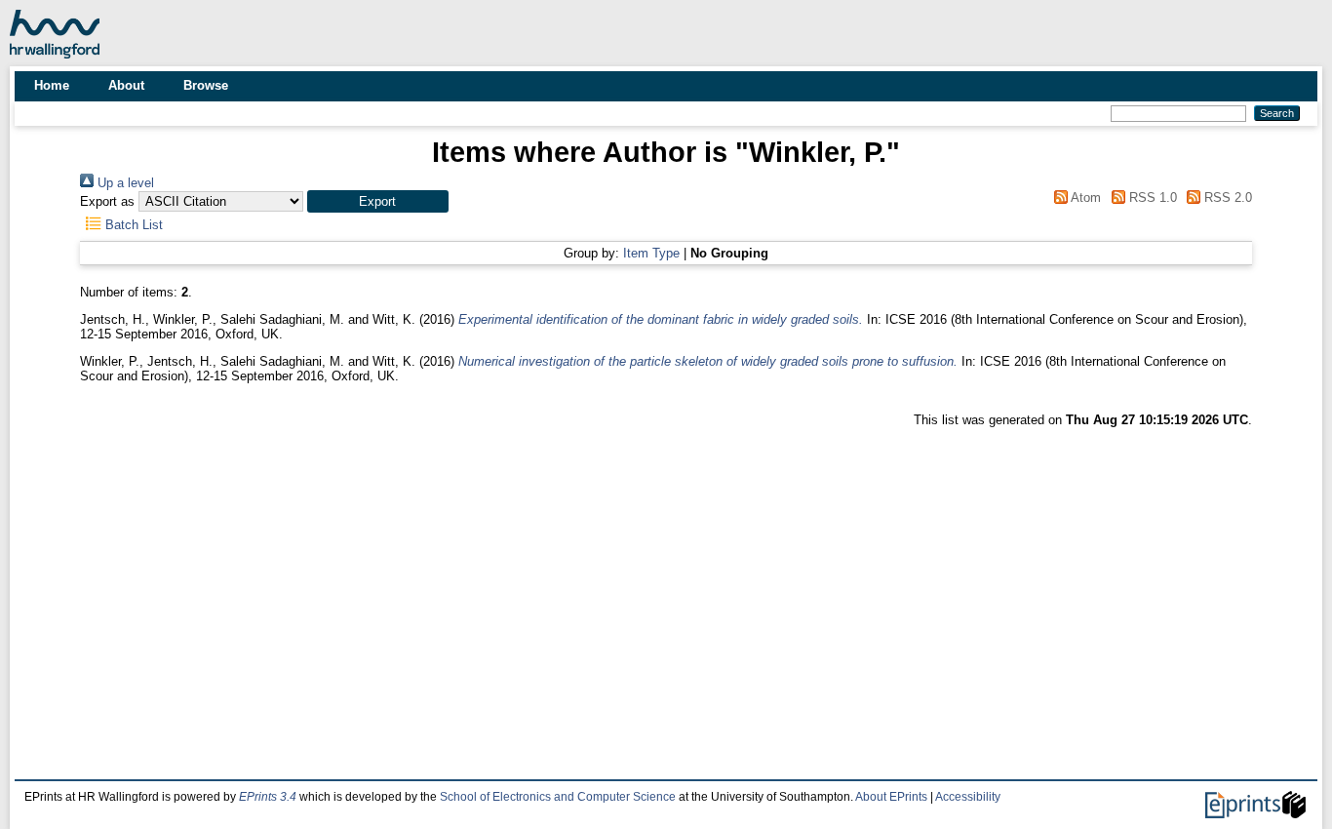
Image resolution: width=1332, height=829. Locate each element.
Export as (107, 201)
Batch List (132, 224)
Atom (1084, 197)
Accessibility (967, 797)
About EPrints (891, 797)
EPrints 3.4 (267, 797)
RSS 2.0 (1226, 197)
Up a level (124, 183)
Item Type (651, 253)
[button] (378, 201)
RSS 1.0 (1150, 197)
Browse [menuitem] (205, 85)
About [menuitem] (126, 85)
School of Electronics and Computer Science (558, 797)
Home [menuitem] (51, 85)
